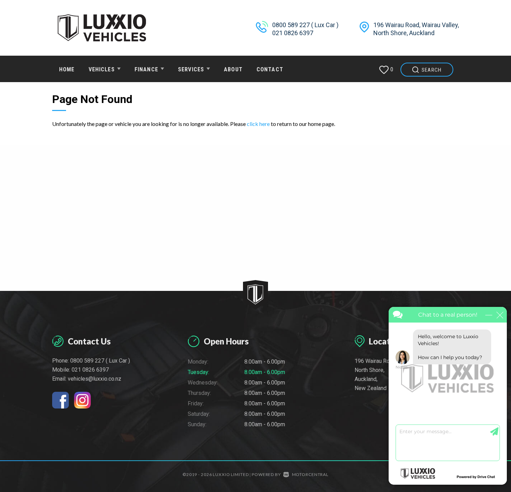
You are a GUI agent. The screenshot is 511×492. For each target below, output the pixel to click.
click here (258, 123)
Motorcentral (310, 474)
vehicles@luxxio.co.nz (94, 378)
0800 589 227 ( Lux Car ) (305, 25)
